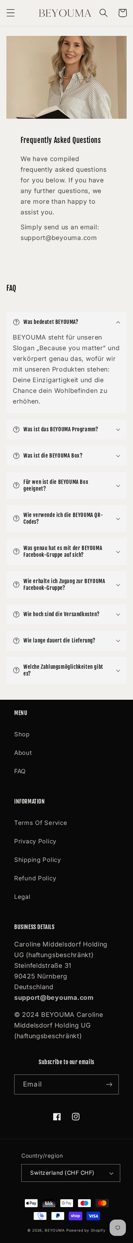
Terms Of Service (40, 822)
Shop (22, 734)
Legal (22, 896)
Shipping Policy (37, 859)
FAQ (20, 771)
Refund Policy (35, 878)
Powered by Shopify (86, 1230)
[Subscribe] (109, 1084)
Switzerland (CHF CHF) (62, 1172)
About (23, 752)
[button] (10, 13)
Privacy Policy (35, 841)
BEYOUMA (55, 1230)
